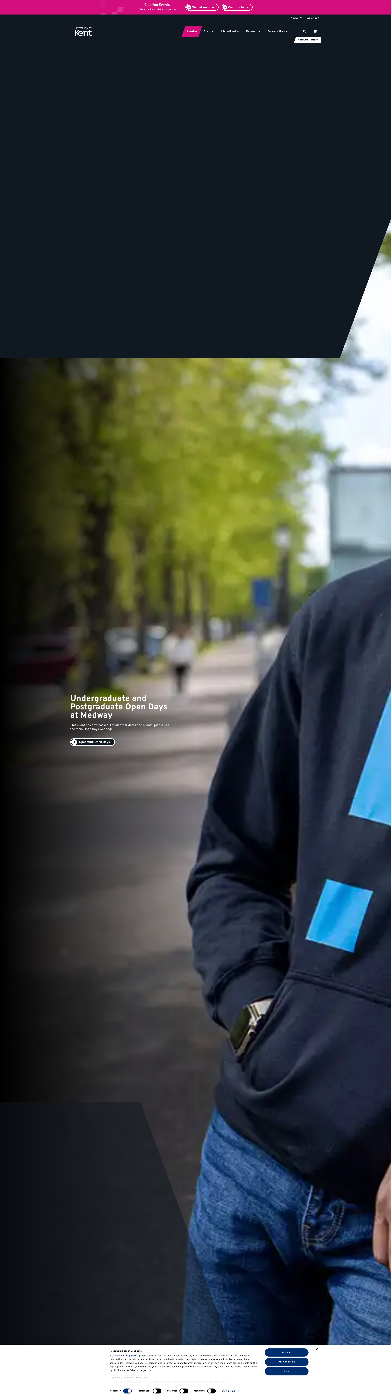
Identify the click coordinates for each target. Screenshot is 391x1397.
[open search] (304, 31)
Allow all (286, 1352)
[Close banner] (317, 1349)
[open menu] (315, 31)
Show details (228, 1391)
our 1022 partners (128, 1355)
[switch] (157, 1390)
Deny (286, 1371)
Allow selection (286, 1361)
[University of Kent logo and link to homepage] (83, 31)
